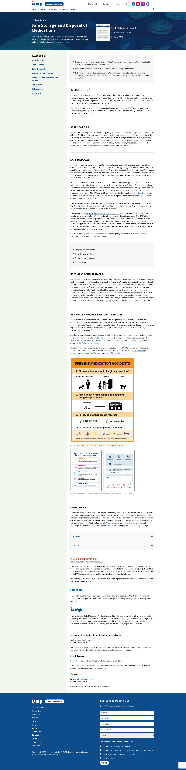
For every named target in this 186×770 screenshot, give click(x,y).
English (115, 445)
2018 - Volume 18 (119, 28)
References (37, 89)
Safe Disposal (38, 69)
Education (63, 9)
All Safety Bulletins (39, 20)
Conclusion (37, 84)
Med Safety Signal (108, 758)
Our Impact (107, 4)
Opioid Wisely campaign (91, 343)
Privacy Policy (37, 742)
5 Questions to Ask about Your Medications (88, 340)
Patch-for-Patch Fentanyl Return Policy (89, 206)
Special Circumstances (42, 73)
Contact (117, 4)
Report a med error (54, 4)
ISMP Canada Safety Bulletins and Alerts (117, 746)
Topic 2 (153, 546)
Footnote (36, 93)
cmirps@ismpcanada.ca (85, 679)
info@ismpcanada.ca (111, 523)
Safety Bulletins (39, 9)
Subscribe (74, 661)
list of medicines (140, 193)
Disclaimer (36, 745)
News (90, 4)
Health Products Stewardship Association (102, 213)
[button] (153, 9)
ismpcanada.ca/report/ (86, 640)
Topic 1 (153, 537)
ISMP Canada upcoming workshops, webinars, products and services (127, 750)
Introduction (38, 60)
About (97, 4)
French (121, 445)
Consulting (52, 9)
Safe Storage (38, 64)
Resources (74, 9)
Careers (35, 738)
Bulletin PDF (116, 37)
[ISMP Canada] (37, 6)
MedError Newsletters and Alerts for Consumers (120, 754)
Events (34, 725)
